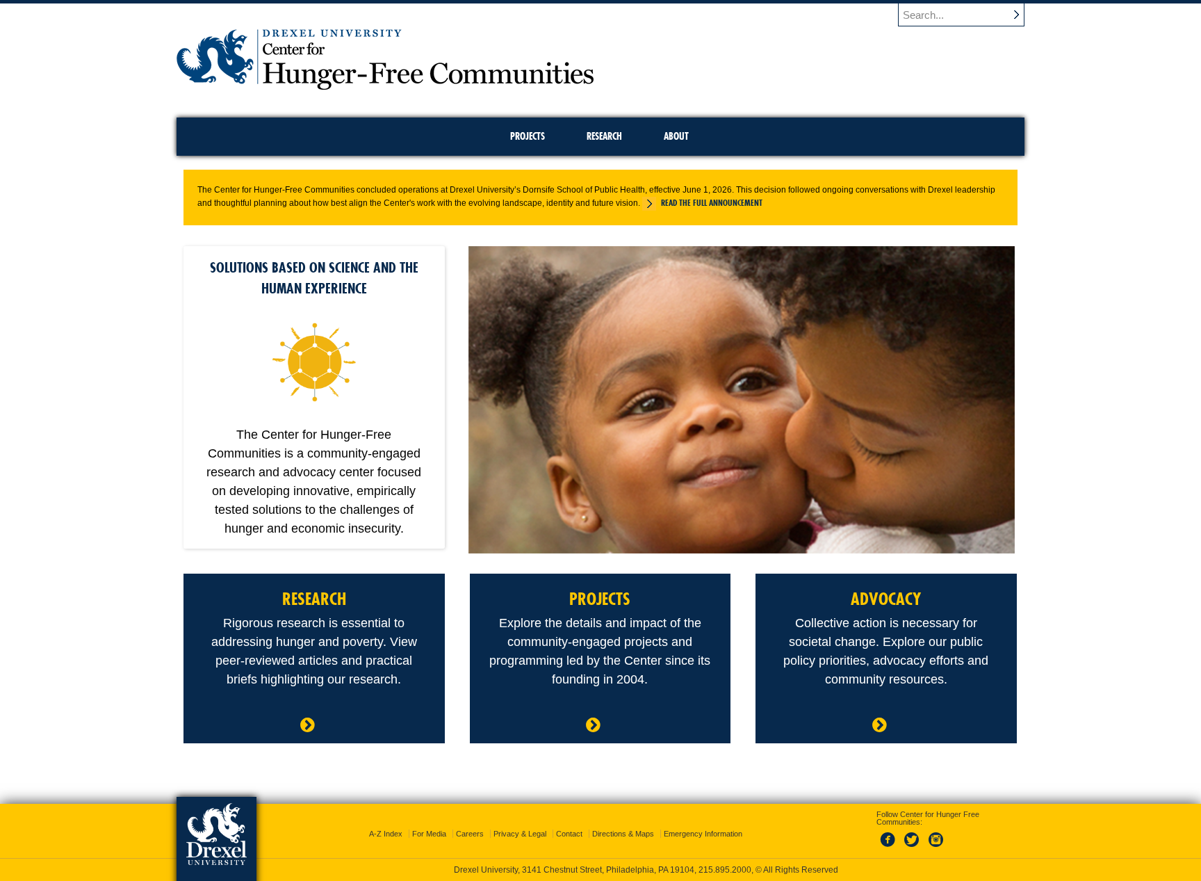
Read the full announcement (711, 202)
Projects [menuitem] (527, 136)
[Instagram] (936, 847)
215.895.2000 (724, 870)
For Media (429, 834)
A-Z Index (385, 834)
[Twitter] (913, 847)
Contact (569, 834)
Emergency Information (703, 834)
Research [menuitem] (604, 136)
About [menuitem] (676, 136)
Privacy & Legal (519, 834)
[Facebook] (890, 847)
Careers (470, 834)
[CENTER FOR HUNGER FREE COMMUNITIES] (385, 85)
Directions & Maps (623, 834)
